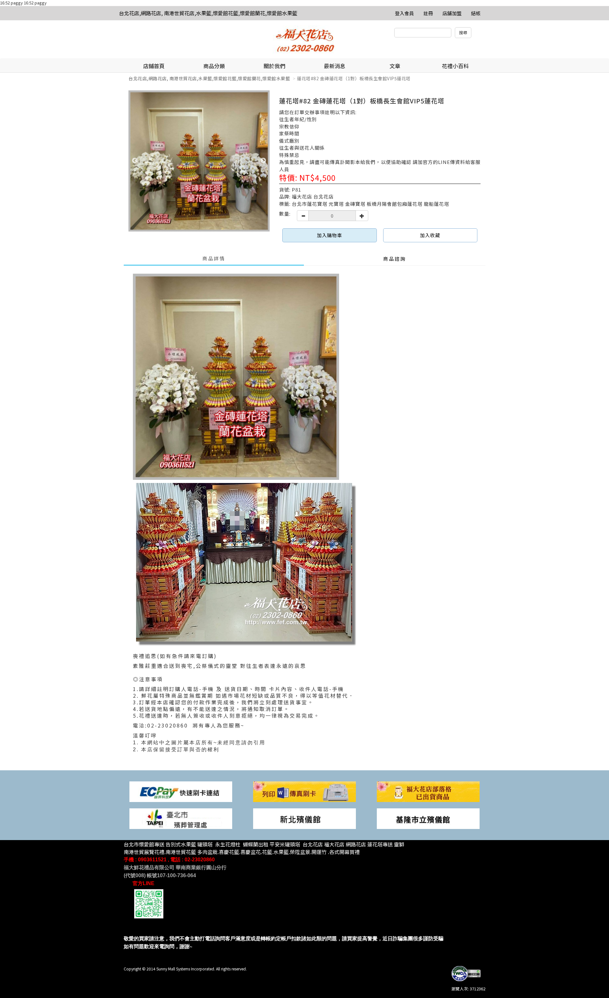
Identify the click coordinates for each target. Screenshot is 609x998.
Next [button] (263, 161)
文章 (395, 66)
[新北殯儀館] (304, 818)
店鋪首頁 (154, 66)
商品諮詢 (394, 258)
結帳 (476, 13)
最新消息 (334, 66)
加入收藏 (430, 235)
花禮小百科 (455, 66)
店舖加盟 (452, 13)
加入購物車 (329, 235)
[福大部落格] (428, 791)
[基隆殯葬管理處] (428, 818)
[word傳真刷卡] (304, 791)
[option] (199, 161)
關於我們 (274, 66)
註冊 (428, 13)
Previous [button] (135, 161)
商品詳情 (213, 258)
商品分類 (214, 66)
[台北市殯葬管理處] (180, 818)
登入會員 (404, 13)
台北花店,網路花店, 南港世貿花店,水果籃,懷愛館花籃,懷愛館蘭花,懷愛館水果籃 (208, 13)
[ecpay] (180, 791)
